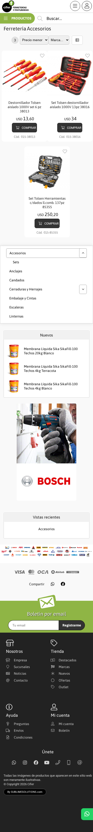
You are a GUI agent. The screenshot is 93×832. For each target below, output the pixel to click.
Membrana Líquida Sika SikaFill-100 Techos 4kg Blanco (51, 386)
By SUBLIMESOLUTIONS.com (24, 792)
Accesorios (39, 29)
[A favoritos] (42, 56)
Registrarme (71, 625)
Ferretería (15, 29)
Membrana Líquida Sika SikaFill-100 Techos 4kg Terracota (51, 369)
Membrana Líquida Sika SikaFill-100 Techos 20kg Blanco (51, 351)
